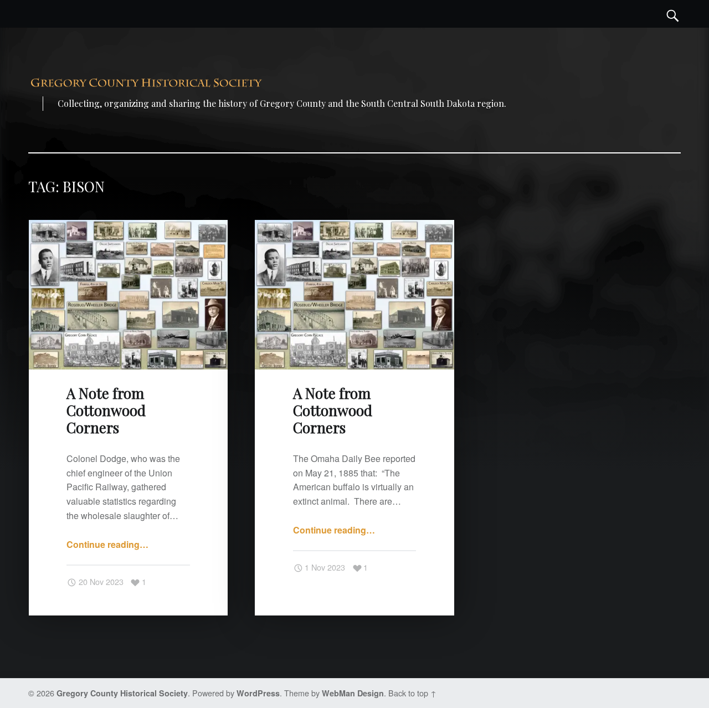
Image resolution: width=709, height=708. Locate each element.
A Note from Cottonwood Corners (106, 410)
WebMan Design (353, 693)
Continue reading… (107, 544)
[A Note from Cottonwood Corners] (128, 226)
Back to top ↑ (412, 693)
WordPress (258, 693)
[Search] (673, 14)
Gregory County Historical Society (122, 693)
